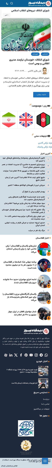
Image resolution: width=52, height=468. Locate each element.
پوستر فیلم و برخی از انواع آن (33, 191)
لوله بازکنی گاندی (45, 143)
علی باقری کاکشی (34, 71)
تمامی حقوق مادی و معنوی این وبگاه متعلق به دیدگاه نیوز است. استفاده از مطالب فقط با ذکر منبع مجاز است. (26, 461)
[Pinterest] (26, 355)
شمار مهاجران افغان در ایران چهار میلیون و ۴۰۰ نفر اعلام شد (22, 313)
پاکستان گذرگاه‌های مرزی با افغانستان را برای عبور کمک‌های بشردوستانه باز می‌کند (19, 297)
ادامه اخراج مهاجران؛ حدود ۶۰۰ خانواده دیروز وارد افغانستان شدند (19, 281)
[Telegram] (41, 355)
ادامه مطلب (41, 94)
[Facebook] (21, 355)
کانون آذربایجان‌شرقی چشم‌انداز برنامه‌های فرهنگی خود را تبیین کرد (24, 159)
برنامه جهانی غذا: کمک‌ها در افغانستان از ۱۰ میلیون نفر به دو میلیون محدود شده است (19, 265)
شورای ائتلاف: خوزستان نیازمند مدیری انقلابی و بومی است (29, 62)
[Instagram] (36, 355)
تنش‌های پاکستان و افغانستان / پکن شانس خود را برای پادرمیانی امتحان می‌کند (21, 249)
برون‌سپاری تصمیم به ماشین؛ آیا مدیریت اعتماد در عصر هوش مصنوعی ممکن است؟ (23, 166)
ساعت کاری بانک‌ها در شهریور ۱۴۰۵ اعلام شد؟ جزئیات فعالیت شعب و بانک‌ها (24, 172)
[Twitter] (16, 355)
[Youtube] (31, 355)
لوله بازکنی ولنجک (44, 147)
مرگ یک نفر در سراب (36, 230)
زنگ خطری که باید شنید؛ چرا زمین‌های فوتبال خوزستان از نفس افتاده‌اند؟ (23, 211)
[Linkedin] (11, 355)
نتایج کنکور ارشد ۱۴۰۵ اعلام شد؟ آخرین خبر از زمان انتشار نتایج (25, 179)
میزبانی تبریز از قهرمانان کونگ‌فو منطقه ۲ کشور (26, 185)
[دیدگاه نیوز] (39, 3)
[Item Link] (44, 249)
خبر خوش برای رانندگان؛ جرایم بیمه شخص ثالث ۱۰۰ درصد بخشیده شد (25, 218)
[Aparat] (6, 355)
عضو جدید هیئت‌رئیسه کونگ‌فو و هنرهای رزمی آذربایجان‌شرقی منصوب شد (26, 198)
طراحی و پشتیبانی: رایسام (9, 466)
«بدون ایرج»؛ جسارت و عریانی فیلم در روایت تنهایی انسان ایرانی (25, 224)
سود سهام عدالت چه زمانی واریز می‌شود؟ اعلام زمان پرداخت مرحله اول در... (24, 205)
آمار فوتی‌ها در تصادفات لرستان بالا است (24, 383)
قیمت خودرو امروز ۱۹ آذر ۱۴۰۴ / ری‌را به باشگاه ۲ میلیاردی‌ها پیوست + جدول (22, 371)
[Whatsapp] (46, 355)
